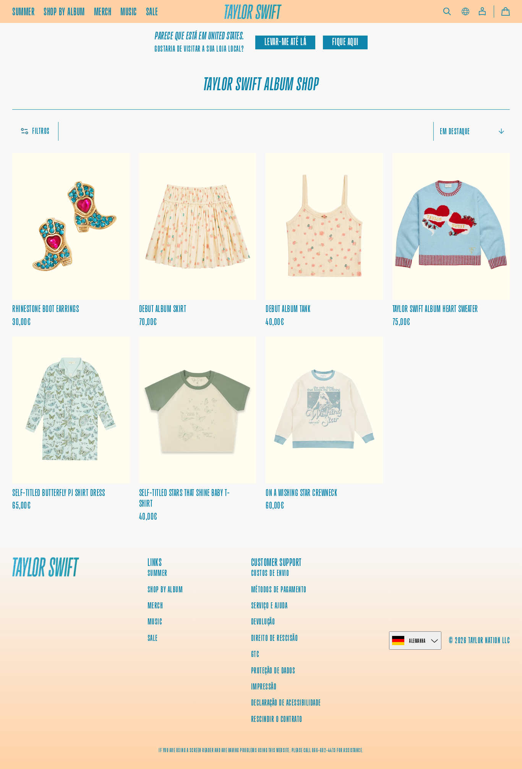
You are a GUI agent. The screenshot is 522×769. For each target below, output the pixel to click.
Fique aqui (345, 41)
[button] (447, 11)
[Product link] (71, 240)
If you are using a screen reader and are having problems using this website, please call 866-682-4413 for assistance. (261, 750)
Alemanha (417, 640)
